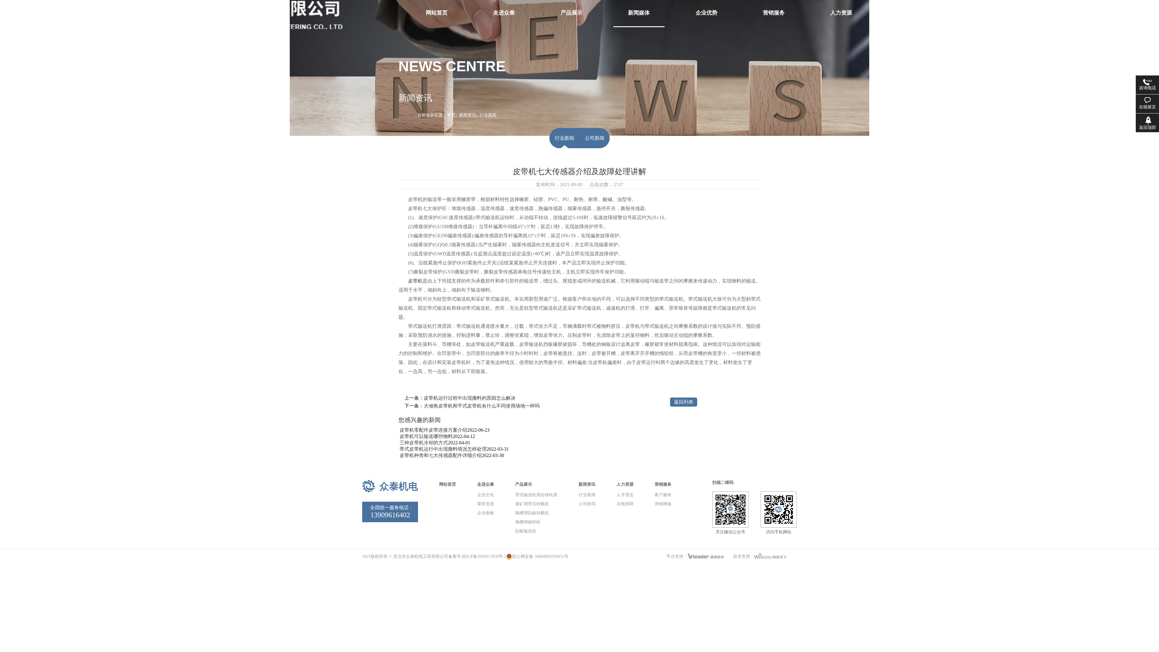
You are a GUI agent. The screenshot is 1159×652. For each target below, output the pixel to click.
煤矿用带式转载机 (532, 504)
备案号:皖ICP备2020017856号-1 (477, 556)
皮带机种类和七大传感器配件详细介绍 (440, 455)
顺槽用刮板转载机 (532, 513)
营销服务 (663, 484)
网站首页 (447, 484)
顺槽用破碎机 (528, 522)
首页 (451, 115)
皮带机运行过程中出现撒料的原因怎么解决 (470, 398)
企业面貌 (485, 513)
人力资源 (625, 484)
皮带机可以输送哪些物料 (425, 436)
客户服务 (663, 495)
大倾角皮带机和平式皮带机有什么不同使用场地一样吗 (482, 405)
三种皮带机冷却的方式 (423, 442)
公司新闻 (594, 138)
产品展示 (523, 484)
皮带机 (415, 280)
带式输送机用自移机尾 (536, 495)
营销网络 (663, 504)
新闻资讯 (467, 115)
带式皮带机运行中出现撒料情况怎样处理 (442, 449)
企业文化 (485, 495)
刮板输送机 (525, 531)
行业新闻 (564, 138)
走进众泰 (485, 484)
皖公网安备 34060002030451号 (540, 556)
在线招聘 (625, 504)
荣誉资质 (485, 504)
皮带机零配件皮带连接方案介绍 (432, 430)
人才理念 (625, 495)
